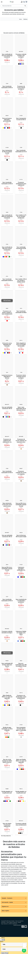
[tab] (14, 944)
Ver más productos (6, 835)
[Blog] (24, 2)
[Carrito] (26, 2)
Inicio (20, 19)
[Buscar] (25, 5)
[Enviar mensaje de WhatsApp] (24, 950)
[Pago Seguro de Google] (14, 930)
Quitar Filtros (4, 953)
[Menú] (1, 2)
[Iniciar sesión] (22, 2)
